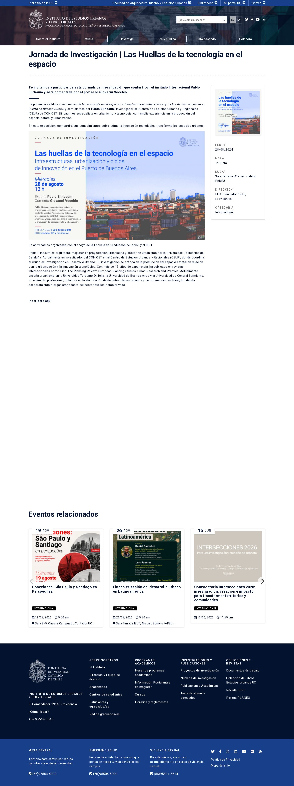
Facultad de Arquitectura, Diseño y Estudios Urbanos (152, 3)
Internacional (44, 608)
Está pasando (206, 39)
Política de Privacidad (225, 759)
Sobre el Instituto (48, 39)
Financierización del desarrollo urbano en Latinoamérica (147, 589)
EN (239, 19)
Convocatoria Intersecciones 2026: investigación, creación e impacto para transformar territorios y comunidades (224, 593)
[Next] (262, 581)
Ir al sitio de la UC (43, 3)
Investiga (127, 39)
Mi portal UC (234, 3)
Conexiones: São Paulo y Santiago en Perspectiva (64, 589)
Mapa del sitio (220, 765)
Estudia (88, 39)
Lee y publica (166, 39)
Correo (259, 3)
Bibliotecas (207, 3)
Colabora (245, 39)
